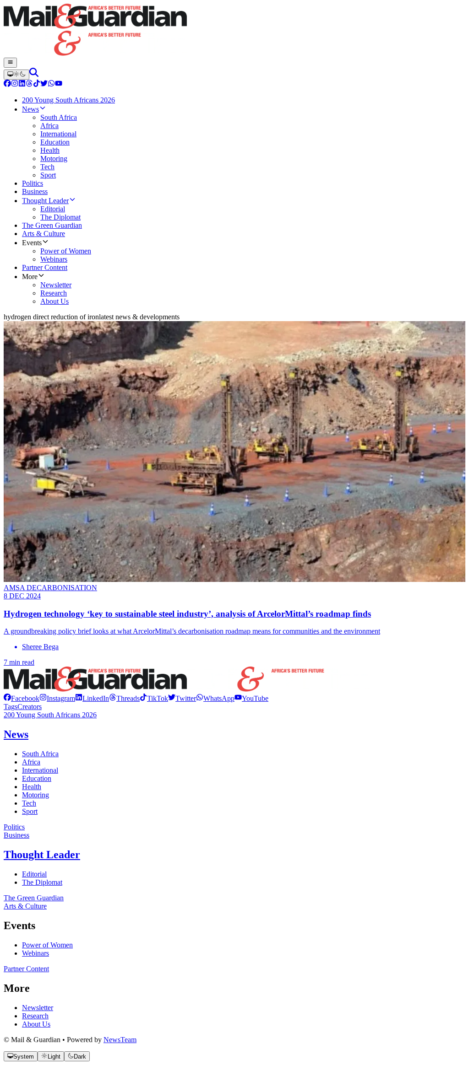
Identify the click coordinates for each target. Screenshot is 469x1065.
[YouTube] (58, 84)
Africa (31, 762)
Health (31, 787)
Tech (29, 803)
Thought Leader (42, 855)
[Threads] (29, 84)
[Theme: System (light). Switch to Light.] (16, 75)
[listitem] (21, 698)
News (16, 734)
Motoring (35, 795)
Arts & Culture (25, 906)
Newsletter (37, 1007)
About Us (36, 1024)
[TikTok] (36, 84)
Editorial (34, 874)
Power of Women (47, 945)
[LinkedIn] (22, 84)
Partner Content (26, 969)
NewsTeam (120, 1039)
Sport (30, 811)
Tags (10, 706)
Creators (29, 706)
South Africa (40, 754)
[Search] (33, 74)
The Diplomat (42, 882)
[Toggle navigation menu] (10, 63)
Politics (14, 827)
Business (16, 835)
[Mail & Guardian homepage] (234, 31)
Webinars (35, 953)
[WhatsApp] (51, 84)
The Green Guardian (34, 898)
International (40, 770)
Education (36, 778)
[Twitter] (44, 84)
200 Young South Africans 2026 (50, 715)
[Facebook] (7, 84)
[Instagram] (14, 84)
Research (35, 1016)
